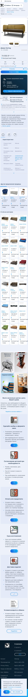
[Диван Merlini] (5, 240)
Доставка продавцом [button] (16, 97)
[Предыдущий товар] (0, 18)
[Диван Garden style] (5, 219)
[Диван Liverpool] (14, 284)
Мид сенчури (18, 157)
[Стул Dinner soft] (23, 192)
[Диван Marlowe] (5, 284)
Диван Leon (22, 311)
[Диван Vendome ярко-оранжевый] (23, 327)
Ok (6, 692)
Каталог (3, 659)
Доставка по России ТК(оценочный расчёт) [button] (17, 100)
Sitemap (16, 659)
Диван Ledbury (4, 311)
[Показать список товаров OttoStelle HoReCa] (4, 86)
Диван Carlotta (12, 268)
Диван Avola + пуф (5, 268)
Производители (5, 662)
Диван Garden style (5, 225)
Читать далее (6, 126)
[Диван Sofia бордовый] (23, 262)
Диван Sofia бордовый (22, 268)
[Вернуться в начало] (2, 5)
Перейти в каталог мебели (13, 411)
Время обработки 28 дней (7, 66)
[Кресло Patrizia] (5, 192)
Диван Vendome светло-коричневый (13, 225)
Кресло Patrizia (3, 198)
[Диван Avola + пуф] (5, 262)
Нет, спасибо (16, 692)
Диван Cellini (13, 245)
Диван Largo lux (5, 333)
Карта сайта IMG (19, 665)
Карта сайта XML (19, 662)
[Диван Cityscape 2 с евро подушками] (23, 240)
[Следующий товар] (27, 18)
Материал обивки (8, 163)
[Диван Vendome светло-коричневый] (14, 219)
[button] (2, 1)
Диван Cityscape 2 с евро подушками (22, 246)
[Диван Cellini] (14, 240)
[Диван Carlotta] (14, 262)
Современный (19, 155)
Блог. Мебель (4, 672)
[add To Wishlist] (25, 69)
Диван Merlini (5, 245)
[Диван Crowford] (23, 284)
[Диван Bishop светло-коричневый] (14, 327)
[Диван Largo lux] (5, 327)
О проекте (17, 647)
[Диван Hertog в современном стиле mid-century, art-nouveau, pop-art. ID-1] (16, 43)
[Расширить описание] (14, 112)
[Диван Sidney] (23, 219)
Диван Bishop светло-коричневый (13, 333)
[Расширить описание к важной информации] (14, 173)
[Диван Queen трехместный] (14, 306)
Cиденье (6, 148)
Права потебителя (6, 669)
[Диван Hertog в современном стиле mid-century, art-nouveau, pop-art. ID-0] (14, 31)
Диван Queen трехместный (13, 311)
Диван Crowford (21, 290)
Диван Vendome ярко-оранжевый (22, 333)
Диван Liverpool (12, 290)
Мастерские (8, 1)
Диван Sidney (22, 224)
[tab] (3, 134)
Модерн (17, 159)
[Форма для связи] (20, 654)
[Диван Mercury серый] (14, 192)
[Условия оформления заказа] (4, 79)
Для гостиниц (8, 14)
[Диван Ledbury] (5, 306)
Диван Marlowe (4, 290)
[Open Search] (22, 5)
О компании (18, 650)
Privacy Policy (5, 665)
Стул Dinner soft (22, 198)
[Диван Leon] (23, 306)
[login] (25, 1)
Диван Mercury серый (12, 198)
